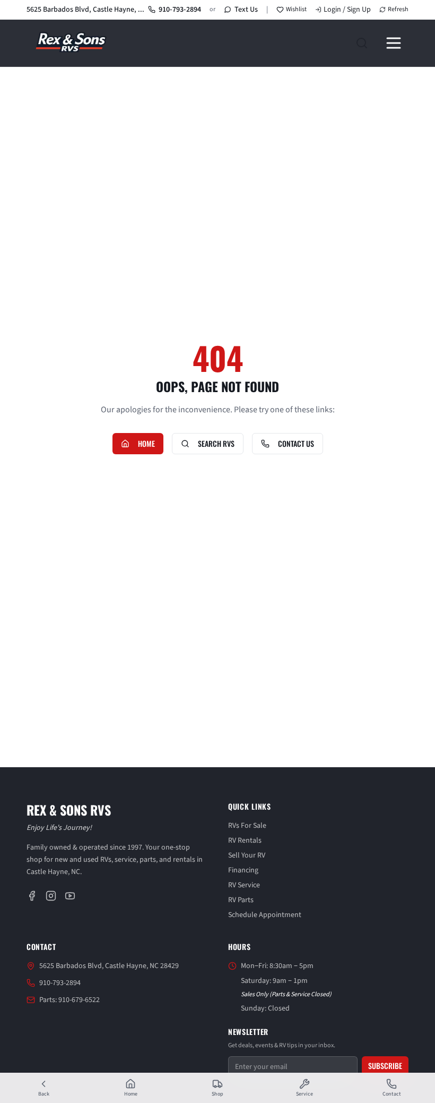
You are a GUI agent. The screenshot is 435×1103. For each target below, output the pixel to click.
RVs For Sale (247, 825)
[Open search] (362, 43)
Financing (243, 870)
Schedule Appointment (264, 915)
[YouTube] (70, 895)
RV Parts (241, 900)
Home (146, 443)
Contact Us (296, 443)
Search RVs (216, 443)
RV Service (244, 885)
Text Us (246, 9)
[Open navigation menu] (393, 43)
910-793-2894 (180, 9)
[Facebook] (32, 895)
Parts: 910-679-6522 (69, 1000)
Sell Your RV (246, 855)
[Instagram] (51, 895)
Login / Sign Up (347, 9)
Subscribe (385, 1065)
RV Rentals (245, 840)
